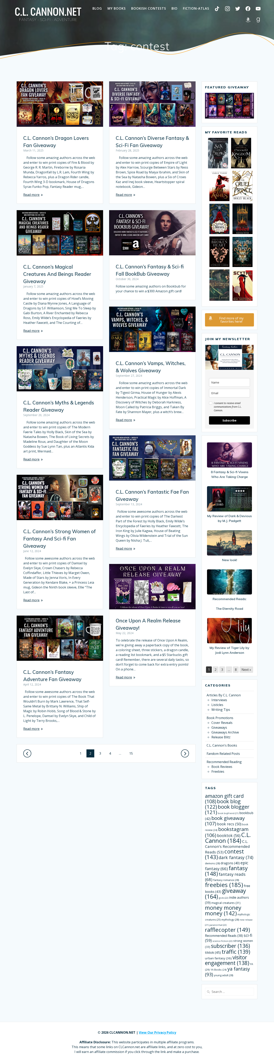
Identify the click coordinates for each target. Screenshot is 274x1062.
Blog (97, 8)
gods (223, 897)
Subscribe (229, 420)
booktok (228, 835)
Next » (246, 669)
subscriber (230, 945)
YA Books (219, 969)
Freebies (217, 771)
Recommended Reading (224, 762)
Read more (31, 194)
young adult (223, 975)
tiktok (213, 952)
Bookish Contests (148, 8)
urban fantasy (218, 958)
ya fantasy (227, 972)
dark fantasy (236, 857)
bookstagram (227, 832)
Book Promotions (220, 718)
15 (132, 753)
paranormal (217, 924)
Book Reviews (221, 766)
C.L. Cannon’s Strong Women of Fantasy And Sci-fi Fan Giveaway (59, 538)
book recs (229, 824)
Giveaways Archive (225, 732)
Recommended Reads (224, 935)
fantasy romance (226, 880)
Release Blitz (220, 737)
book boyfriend (228, 813)
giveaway (225, 893)
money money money (223, 910)
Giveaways (219, 727)
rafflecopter (227, 929)
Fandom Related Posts (223, 753)
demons (212, 863)
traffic (236, 951)
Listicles (217, 705)
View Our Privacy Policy (157, 1032)
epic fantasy (226, 865)
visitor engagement (227, 960)
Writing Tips (220, 709)
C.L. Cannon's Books (222, 745)
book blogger (227, 809)
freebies (224, 885)
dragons (230, 863)
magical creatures (226, 903)
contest (224, 854)
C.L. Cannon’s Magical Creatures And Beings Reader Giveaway (57, 274)
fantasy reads (225, 876)
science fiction (222, 940)
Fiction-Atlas (196, 8)
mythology (230, 919)
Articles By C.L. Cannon (224, 695)
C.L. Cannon (228, 838)
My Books (117, 8)
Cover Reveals (221, 722)
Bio (175, 8)
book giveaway (225, 821)
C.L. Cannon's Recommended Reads (227, 846)
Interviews (219, 700)
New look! (229, 560)
